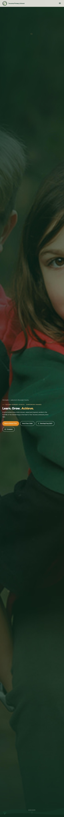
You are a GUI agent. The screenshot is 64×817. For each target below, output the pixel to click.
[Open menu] (60, 3)
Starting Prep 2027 (46, 423)
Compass (10, 429)
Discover (32, 810)
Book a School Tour (10, 423)
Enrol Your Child (27, 423)
